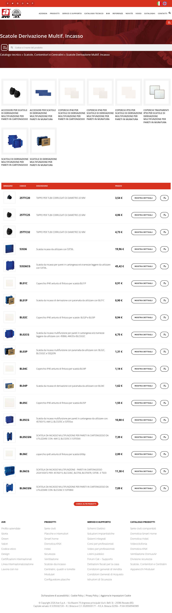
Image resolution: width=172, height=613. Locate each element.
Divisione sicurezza (141, 559)
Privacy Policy (92, 595)
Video (138, 13)
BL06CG (24, 471)
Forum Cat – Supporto (100, 559)
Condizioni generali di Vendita (104, 569)
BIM (108, 13)
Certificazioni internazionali (16, 559)
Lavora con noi (9, 569)
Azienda (43, 13)
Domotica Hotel (139, 538)
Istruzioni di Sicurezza (99, 579)
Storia (4, 533)
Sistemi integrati (96, 538)
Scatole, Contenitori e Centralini (43, 54)
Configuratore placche (57, 579)
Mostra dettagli (144, 198)
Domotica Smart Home (143, 533)
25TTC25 (25, 215)
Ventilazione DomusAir (143, 553)
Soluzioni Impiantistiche (100, 533)
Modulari (49, 574)
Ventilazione (51, 559)
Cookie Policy (77, 595)
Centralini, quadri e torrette (59, 569)
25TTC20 (25, 198)
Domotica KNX (52, 543)
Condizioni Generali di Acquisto (105, 574)
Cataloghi (149, 13)
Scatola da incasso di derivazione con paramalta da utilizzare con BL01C (70, 300)
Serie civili (50, 528)
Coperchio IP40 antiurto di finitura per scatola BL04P (61, 368)
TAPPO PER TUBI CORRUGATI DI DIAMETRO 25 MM (60, 215)
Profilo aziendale (10, 528)
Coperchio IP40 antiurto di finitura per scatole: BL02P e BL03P (65, 317)
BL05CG (24, 420)
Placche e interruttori (56, 533)
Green (4, 538)
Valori (4, 543)
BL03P (23, 351)
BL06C (23, 454)
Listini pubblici (95, 553)
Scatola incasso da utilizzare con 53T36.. (55, 249)
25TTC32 (25, 232)
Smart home (51, 538)
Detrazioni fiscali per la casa (103, 564)
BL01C (23, 283)
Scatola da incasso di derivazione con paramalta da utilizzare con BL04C (70, 385)
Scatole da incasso (55, 564)
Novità (129, 13)
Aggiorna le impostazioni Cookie (116, 595)
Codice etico (8, 548)
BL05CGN (25, 437)
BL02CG (24, 334)
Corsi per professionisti (100, 543)
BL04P (23, 385)
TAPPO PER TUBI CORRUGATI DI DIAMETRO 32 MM (60, 232)
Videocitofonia (138, 543)
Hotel (47, 548)
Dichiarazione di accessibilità (55, 595)
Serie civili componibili (143, 528)
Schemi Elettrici (96, 528)
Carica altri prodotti (86, 504)
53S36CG (25, 266)
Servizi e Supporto (72, 13)
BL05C (23, 403)
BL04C (23, 368)
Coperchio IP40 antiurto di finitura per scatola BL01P (61, 283)
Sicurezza (49, 553)
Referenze (118, 13)
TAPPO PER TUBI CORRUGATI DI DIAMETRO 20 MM (60, 197)
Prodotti (55, 13)
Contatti (162, 13)
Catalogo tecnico (10, 54)
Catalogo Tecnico (93, 13)
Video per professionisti (101, 548)
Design (5, 553)
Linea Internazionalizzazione (17, 564)
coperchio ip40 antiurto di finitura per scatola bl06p (60, 454)
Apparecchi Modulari (142, 569)
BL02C (23, 317)
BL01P (23, 300)
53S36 (23, 249)
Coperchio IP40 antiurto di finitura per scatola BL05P (61, 402)
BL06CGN (25, 488)
